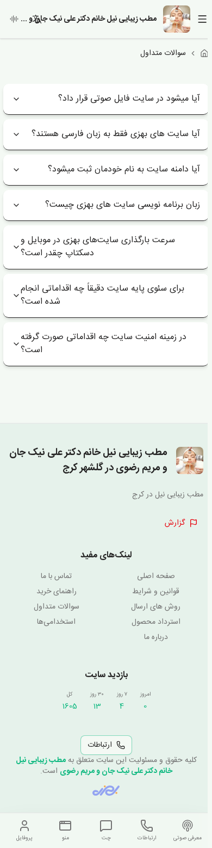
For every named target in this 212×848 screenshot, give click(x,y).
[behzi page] (106, 790)
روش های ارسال (155, 606)
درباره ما (156, 637)
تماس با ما (56, 576)
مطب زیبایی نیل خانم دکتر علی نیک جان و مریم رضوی (94, 766)
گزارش (175, 523)
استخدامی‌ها (56, 622)
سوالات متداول (56, 606)
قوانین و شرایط (155, 591)
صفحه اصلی (156, 576)
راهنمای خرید (56, 591)
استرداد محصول (156, 622)
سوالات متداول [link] (163, 53)
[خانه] (204, 53)
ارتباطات (100, 745)
